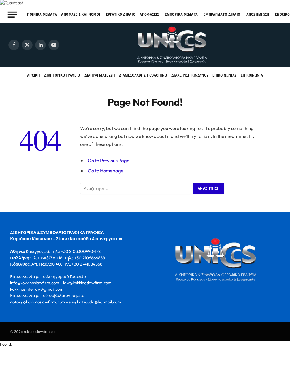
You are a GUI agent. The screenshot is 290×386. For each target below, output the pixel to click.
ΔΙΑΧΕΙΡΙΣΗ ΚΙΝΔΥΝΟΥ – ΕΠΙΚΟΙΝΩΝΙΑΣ (203, 75)
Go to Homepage (105, 171)
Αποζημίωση (257, 14)
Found (5, 344)
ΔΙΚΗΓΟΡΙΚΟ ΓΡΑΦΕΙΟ (62, 75)
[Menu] (12, 14)
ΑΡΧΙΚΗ (33, 75)
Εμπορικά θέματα (181, 14)
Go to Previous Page (108, 160)
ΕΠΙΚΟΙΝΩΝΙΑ (252, 75)
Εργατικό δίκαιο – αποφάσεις (132, 14)
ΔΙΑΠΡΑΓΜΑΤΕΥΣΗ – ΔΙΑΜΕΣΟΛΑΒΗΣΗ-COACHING (125, 75)
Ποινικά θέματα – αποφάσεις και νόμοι (63, 14)
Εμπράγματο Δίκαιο (222, 14)
